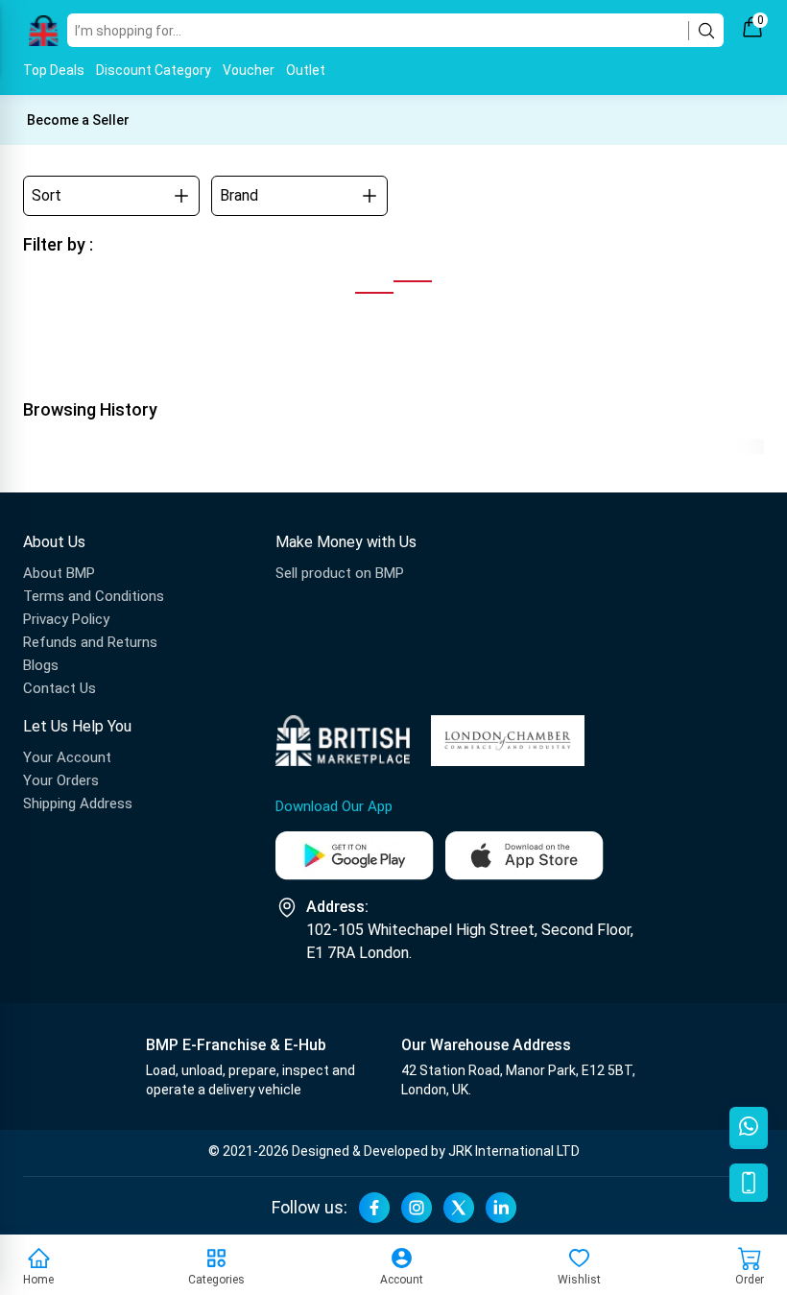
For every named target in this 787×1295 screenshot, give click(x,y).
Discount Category (153, 70)
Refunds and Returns (90, 642)
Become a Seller (78, 120)
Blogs (41, 665)
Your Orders (61, 780)
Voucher (248, 70)
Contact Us (59, 688)
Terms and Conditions (93, 596)
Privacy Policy (66, 619)
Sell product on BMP (339, 573)
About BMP (59, 573)
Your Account (67, 757)
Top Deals (53, 70)
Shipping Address (77, 803)
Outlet (305, 70)
